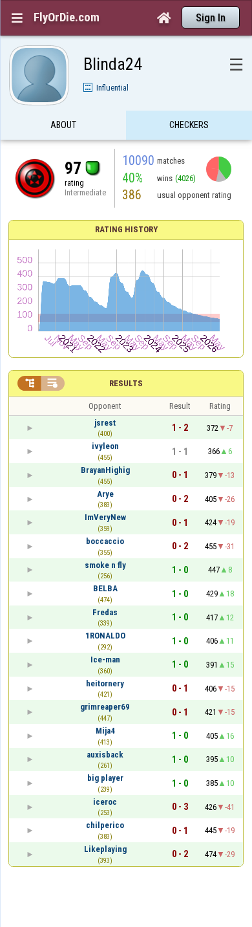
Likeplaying (105, 849)
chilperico (105, 825)
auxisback (105, 754)
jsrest (105, 423)
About (63, 125)
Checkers (189, 125)
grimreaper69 (105, 707)
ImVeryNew (105, 517)
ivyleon (105, 446)
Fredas (105, 612)
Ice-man (105, 659)
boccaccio (105, 541)
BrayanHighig (105, 470)
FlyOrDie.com (67, 17)
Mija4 (105, 731)
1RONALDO (105, 635)
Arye (105, 494)
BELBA (105, 588)
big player (105, 778)
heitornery (105, 683)
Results (126, 383)
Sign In (211, 18)
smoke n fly (105, 565)
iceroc (105, 802)
